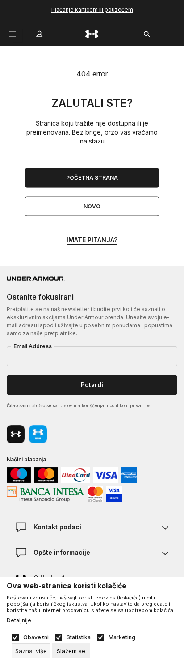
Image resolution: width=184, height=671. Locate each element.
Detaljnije (19, 620)
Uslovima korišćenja (82, 405)
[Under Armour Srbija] (92, 33)
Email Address (32, 346)
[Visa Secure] (114, 493)
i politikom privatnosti (130, 405)
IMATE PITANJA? (92, 239)
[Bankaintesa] (45, 493)
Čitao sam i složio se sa (80, 405)
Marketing (122, 637)
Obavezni (36, 637)
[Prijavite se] (40, 32)
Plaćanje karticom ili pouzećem (92, 9)
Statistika (79, 637)
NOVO (92, 206)
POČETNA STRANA (92, 177)
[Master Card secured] (95, 493)
